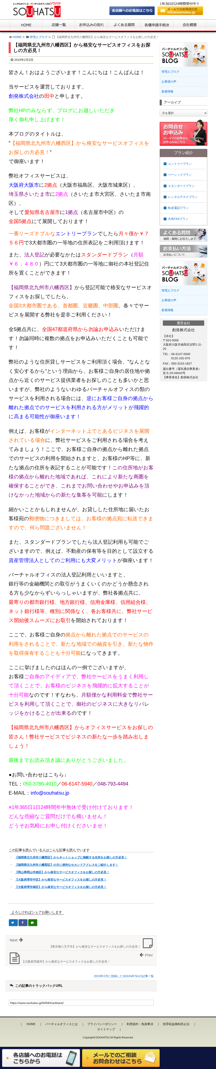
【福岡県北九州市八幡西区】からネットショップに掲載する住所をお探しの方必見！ (71, 857)
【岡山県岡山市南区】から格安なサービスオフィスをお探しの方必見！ (62, 872)
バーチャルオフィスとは (61, 1024)
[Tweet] (13, 922)
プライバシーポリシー (102, 1024)
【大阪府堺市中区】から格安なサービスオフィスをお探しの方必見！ (61, 879)
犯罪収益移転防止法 (176, 1024)
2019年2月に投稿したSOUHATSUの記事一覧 (124, 976)
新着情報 (167, 91)
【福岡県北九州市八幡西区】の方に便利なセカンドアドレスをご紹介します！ (66, 864)
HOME (17, 37)
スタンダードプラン (181, 186)
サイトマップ (106, 1029)
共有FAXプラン (178, 219)
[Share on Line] (32, 922)
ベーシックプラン (180, 174)
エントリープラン (180, 163)
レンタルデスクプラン (183, 197)
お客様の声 (169, 81)
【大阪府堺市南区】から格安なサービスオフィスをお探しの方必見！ (61, 887)
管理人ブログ (38, 37)
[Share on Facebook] (23, 922)
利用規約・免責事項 (140, 1024)
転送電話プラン (178, 208)
